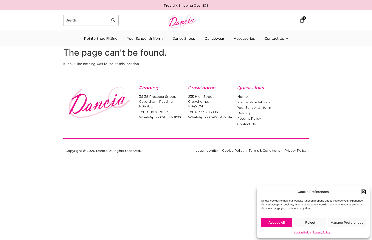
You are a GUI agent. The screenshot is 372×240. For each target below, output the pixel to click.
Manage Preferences (346, 222)
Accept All (276, 222)
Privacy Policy (321, 232)
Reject (310, 222)
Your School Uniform (145, 39)
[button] (363, 192)
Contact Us (274, 39)
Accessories (244, 39)
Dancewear (214, 39)
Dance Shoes (183, 39)
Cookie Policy (302, 232)
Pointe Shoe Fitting (101, 39)
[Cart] (302, 20)
